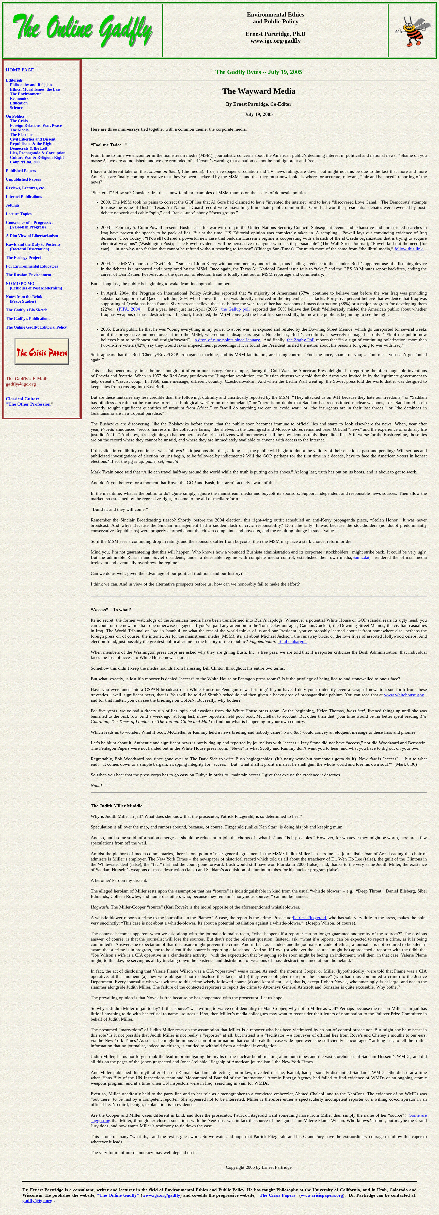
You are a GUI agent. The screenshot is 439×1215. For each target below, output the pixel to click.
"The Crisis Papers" (277, 1195)
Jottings (12, 205)
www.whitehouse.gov (404, 694)
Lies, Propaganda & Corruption (38, 153)
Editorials (14, 80)
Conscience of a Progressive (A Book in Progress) (29, 224)
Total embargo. (292, 641)
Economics (18, 98)
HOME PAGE (20, 69)
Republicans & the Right (31, 144)
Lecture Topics (19, 214)
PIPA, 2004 (129, 309)
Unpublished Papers (23, 179)
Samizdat (360, 557)
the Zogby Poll (301, 339)
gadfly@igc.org (37, 1200)
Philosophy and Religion (31, 85)
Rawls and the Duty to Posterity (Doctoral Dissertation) (33, 246)
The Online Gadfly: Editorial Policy (36, 327)
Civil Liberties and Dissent (32, 139)
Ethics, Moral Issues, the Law (35, 89)
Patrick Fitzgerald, (310, 917)
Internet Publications (24, 196)
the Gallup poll (235, 309)
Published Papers (21, 170)
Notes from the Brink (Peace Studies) (24, 299)
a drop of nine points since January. (228, 339)
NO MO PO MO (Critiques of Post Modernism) (34, 285)
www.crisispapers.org (322, 1195)
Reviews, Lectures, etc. (26, 188)
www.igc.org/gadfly (161, 1195)
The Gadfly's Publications (28, 318)
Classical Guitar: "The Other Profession (28, 401)
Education (18, 103)
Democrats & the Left (28, 148)
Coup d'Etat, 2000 (25, 162)
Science (16, 107)
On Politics (15, 116)
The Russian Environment (28, 275)
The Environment (25, 94)
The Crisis (19, 121)
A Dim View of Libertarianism (32, 236)
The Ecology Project (23, 257)
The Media (19, 130)
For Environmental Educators (32, 266)
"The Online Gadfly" (118, 1195)
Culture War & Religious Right (37, 157)
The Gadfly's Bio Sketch (27, 310)
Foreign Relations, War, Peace (36, 125)
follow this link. (409, 248)
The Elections (21, 134)
